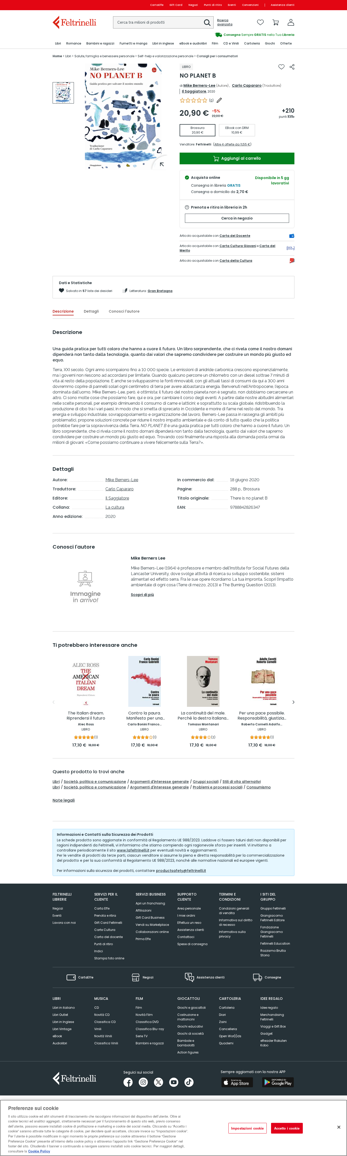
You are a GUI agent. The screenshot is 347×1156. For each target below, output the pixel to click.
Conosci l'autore (124, 311)
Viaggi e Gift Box (273, 1026)
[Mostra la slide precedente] (53, 702)
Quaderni (226, 1043)
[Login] (290, 22)
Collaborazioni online (152, 932)
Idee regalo (269, 1007)
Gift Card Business (150, 917)
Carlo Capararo (247, 85)
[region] (173, 1128)
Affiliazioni (143, 910)
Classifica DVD (147, 1022)
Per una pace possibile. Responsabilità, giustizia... (262, 716)
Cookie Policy (39, 1150)
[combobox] (163, 22)
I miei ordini (186, 915)
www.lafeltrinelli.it (133, 850)
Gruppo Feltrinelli (273, 908)
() (211, 100)
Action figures (188, 1052)
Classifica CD (105, 1022)
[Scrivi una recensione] (219, 100)
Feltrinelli (203, 144)
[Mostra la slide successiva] (293, 702)
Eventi (232, 5)
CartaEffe (156, 5)
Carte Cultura (104, 930)
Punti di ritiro (213, 5)
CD (96, 1007)
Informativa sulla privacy (232, 934)
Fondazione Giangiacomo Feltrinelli (271, 932)
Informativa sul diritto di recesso (235, 922)
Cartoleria (226, 1007)
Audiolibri (60, 1043)
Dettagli (91, 311)
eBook (57, 1036)
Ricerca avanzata (224, 22)
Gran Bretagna (160, 291)
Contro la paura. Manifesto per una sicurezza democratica (144, 716)
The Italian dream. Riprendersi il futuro (86, 716)
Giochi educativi (190, 1026)
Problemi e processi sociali (217, 787)
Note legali (64, 800)
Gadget (266, 1033)
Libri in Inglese (63, 1022)
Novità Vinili (103, 1036)
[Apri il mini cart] (275, 22)
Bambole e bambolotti (186, 1042)
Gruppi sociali (205, 781)
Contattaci (185, 937)
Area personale (189, 908)
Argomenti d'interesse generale (159, 781)
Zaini (223, 1022)
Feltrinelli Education (275, 943)
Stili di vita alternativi (242, 781)
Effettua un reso (189, 922)
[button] (207, 22)
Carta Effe (101, 908)
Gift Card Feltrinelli (108, 922)
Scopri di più (142, 594)
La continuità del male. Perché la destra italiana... (203, 716)
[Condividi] (292, 67)
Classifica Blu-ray (150, 1029)
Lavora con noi (64, 922)
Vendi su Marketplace (152, 925)
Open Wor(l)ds (230, 1036)
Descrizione (63, 311)
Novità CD (101, 1015)
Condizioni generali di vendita (234, 910)
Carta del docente (108, 937)
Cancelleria (228, 1029)
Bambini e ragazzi (150, 1043)
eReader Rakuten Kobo (273, 1042)
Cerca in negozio (237, 218)
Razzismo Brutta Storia (273, 952)
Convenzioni (250, 5)
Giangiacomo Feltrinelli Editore (272, 917)
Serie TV (142, 1036)
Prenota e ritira (105, 915)
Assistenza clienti (282, 5)
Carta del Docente (234, 235)
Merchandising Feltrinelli (272, 1017)
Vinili (97, 1029)
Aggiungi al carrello (240, 158)
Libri (56, 781)
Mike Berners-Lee (199, 85)
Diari (222, 1015)
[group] (227, 35)
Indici (98, 951)
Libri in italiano (64, 1007)
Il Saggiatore (194, 91)
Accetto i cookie (287, 1128)
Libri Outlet (60, 1015)
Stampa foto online (109, 958)
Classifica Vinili (106, 1043)
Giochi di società (190, 1033)
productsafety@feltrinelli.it (181, 870)
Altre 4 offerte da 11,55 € (232, 144)
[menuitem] (58, 44)
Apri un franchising (150, 903)
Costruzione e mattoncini (187, 1017)
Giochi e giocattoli (191, 1007)
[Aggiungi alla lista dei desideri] (281, 66)
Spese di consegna (192, 944)
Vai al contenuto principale (74, 5)
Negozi (193, 5)
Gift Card (175, 5)
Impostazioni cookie (247, 1128)
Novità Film (144, 1015)
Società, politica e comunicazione (95, 781)
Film (139, 1007)
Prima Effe (143, 939)
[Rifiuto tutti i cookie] (338, 1127)
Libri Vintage (62, 1029)
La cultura (114, 507)
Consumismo (258, 787)
